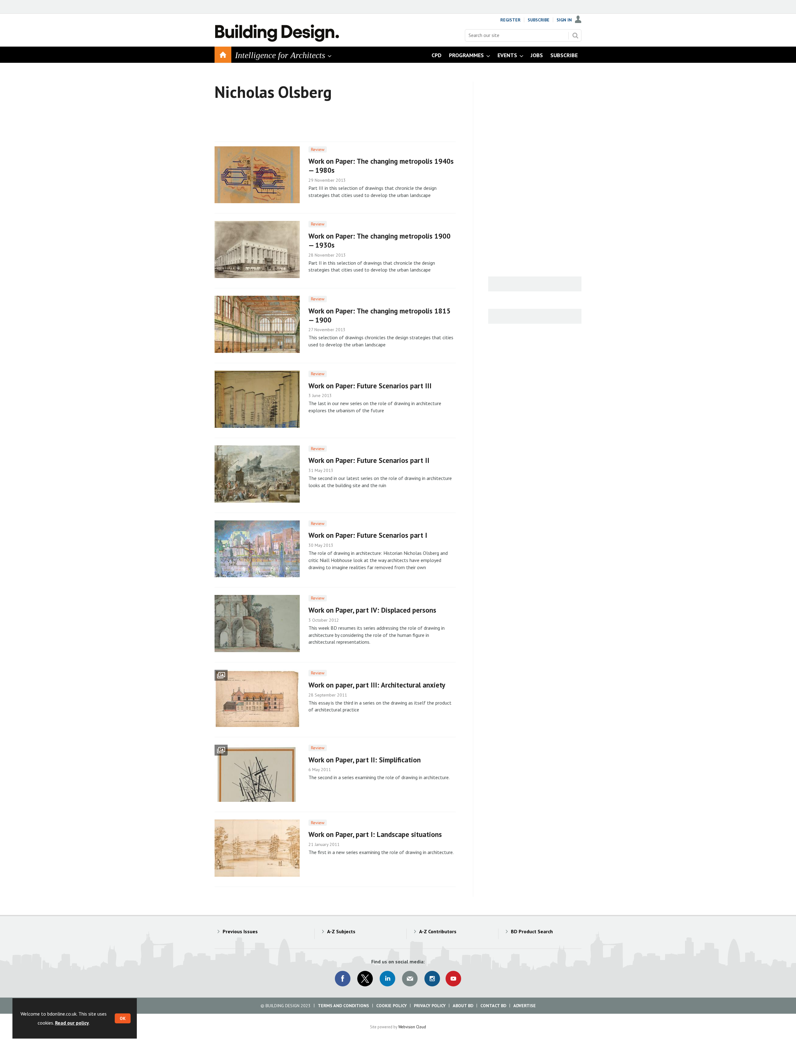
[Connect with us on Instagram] (432, 979)
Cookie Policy (391, 1005)
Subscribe (538, 19)
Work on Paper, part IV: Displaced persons (372, 610)
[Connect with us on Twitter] (365, 979)
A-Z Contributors (437, 931)
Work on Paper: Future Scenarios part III (370, 385)
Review (317, 149)
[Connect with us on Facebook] (343, 979)
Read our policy (72, 1023)
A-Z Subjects (341, 931)
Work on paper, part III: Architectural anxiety (376, 684)
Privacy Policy (430, 1005)
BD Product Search (532, 931)
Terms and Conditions (343, 1005)
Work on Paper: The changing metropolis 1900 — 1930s (379, 240)
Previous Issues (240, 931)
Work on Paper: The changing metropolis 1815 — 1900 (379, 315)
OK (123, 1018)
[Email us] (410, 979)
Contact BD (493, 1005)
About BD (463, 1005)
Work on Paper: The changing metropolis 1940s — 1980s (381, 166)
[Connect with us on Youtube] (453, 979)
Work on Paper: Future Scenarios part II (368, 460)
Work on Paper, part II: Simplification (364, 759)
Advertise (524, 1005)
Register (510, 19)
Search (575, 35)
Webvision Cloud (412, 1026)
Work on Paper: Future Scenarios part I (367, 535)
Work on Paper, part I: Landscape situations (375, 834)
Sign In (564, 19)
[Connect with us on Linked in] (387, 979)
